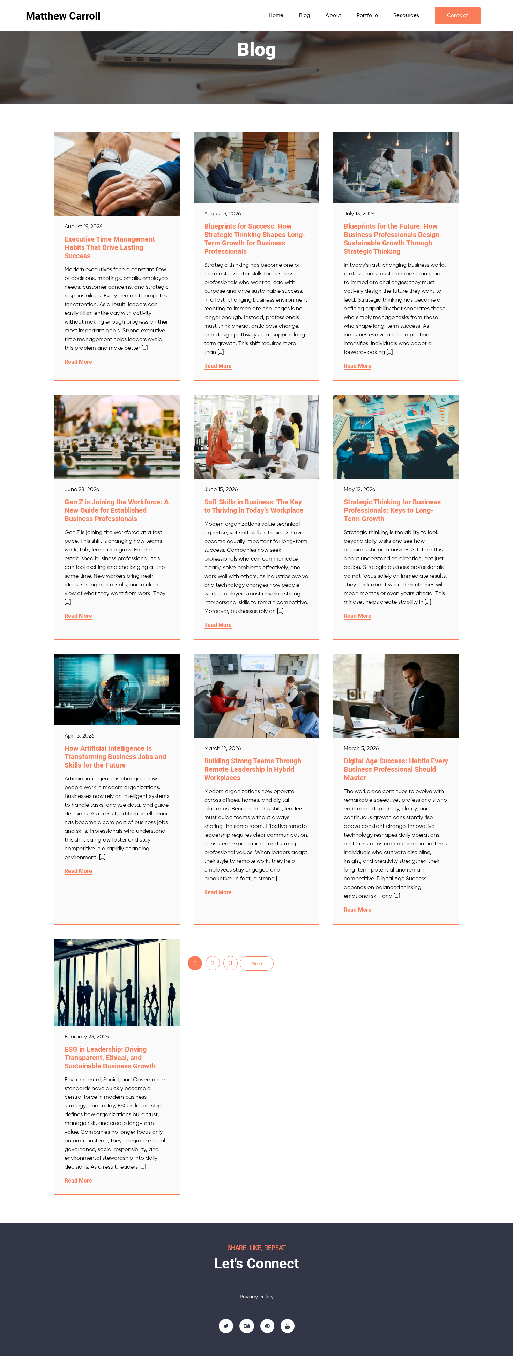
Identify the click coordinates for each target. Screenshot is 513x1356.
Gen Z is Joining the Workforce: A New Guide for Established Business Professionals (117, 510)
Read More (78, 361)
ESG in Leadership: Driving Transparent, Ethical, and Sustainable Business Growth (110, 1057)
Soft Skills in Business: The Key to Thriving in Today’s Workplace (253, 506)
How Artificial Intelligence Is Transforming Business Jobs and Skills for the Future (115, 756)
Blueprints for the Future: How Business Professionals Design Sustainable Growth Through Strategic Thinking (391, 238)
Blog (305, 15)
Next (257, 963)
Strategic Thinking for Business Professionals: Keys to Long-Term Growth (392, 510)
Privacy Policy (257, 1297)
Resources (406, 15)
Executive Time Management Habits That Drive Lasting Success (110, 247)
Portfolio (367, 15)
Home (276, 15)
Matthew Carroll (63, 16)
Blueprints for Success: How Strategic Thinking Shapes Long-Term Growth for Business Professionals (254, 238)
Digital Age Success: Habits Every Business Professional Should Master (396, 769)
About (333, 15)
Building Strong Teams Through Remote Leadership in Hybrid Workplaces (252, 769)
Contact (457, 15)
